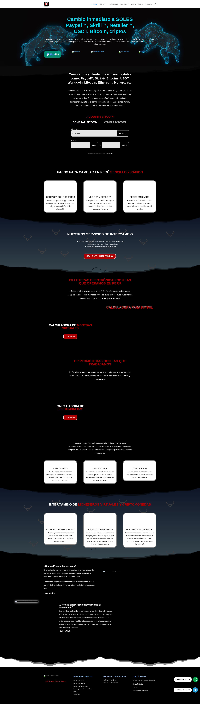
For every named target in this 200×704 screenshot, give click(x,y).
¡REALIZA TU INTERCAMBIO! (99, 256)
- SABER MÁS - (65, 631)
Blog (139, 4)
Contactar (70, 336)
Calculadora (114, 4)
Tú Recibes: (75, 129)
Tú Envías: (74, 141)
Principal (94, 4)
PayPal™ (102, 4)
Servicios (124, 4)
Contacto (149, 4)
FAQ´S (133, 4)
